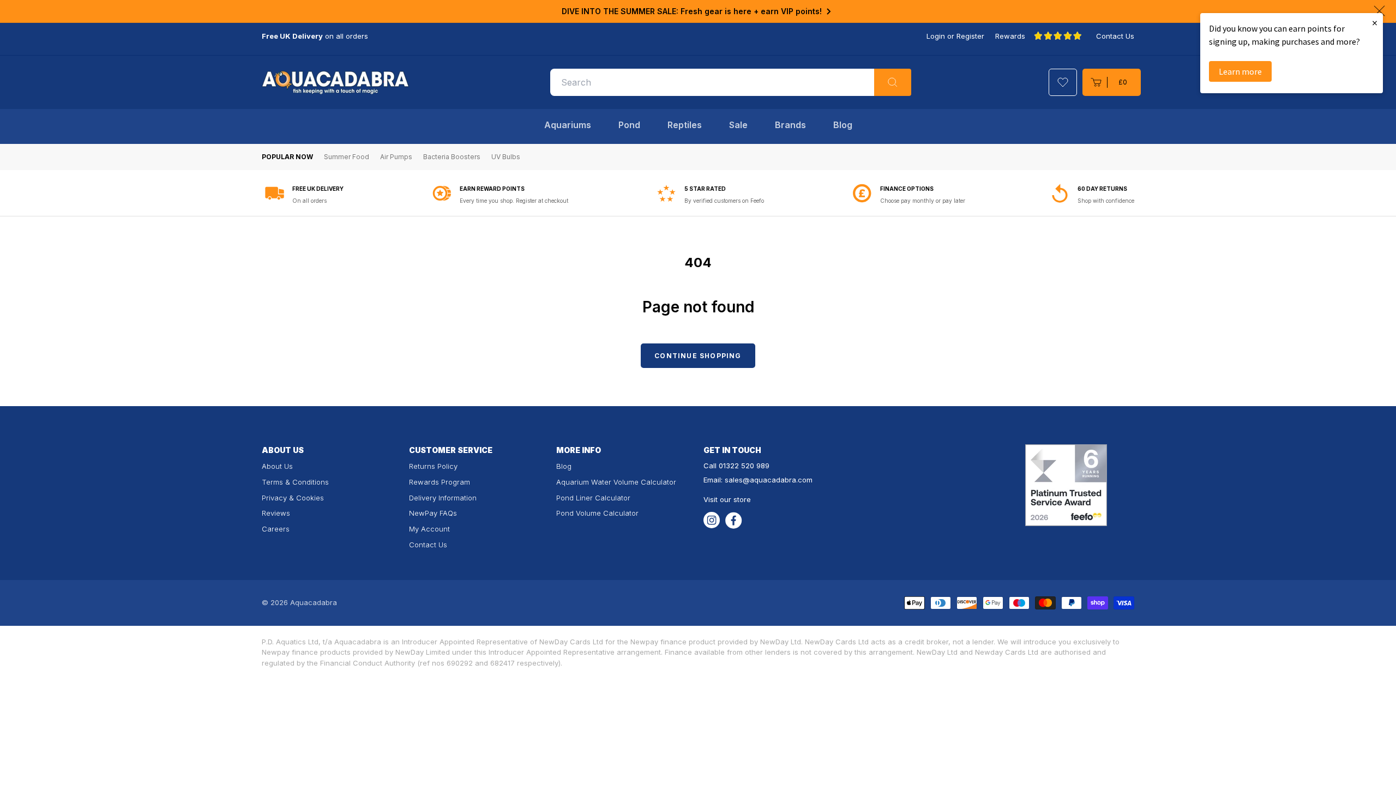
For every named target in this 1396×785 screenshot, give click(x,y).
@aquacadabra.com (778, 479)
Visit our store (727, 499)
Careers (276, 528)
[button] (1111, 82)
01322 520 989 (744, 465)
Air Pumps (396, 157)
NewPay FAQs (433, 513)
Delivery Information (443, 497)
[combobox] (730, 82)
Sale (738, 124)
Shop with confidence (1106, 200)
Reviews (276, 513)
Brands (790, 124)
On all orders (309, 200)
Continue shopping (697, 356)
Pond (629, 124)
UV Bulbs (505, 157)
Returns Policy (433, 466)
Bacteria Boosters (451, 157)
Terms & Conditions (295, 482)
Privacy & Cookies (293, 497)
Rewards (1010, 36)
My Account (429, 528)
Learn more (1240, 71)
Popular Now (287, 157)
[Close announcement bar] (1379, 10)
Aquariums (567, 124)
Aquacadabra (313, 602)
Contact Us (1115, 36)
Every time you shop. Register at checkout (514, 200)
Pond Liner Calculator (593, 497)
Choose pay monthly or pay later (922, 200)
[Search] (892, 82)
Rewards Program (439, 482)
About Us (277, 466)
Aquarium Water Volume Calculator (616, 482)
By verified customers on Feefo (724, 200)
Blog (842, 124)
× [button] (1374, 22)
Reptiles (684, 124)
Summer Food (346, 157)
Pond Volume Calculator (597, 513)
